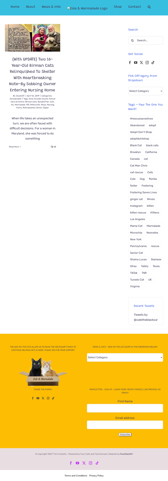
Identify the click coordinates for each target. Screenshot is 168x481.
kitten (150, 205)
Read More (14, 147)
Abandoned (137, 125)
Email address (125, 418)
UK (150, 279)
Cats (150, 172)
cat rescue (136, 172)
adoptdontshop (139, 138)
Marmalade (20, 105)
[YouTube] (135, 62)
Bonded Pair (43, 102)
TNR (144, 272)
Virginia (135, 286)
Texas (156, 266)
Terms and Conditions (75, 475)
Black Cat (136, 145)
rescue (155, 246)
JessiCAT (20, 96)
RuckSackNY (126, 454)
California (151, 152)
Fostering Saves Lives (143, 192)
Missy (43, 105)
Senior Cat (136, 252)
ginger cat (136, 199)
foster (133, 185)
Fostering (147, 185)
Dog (142, 178)
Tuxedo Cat (137, 279)
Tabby (144, 266)
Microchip (136, 232)
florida (153, 178)
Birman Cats (31, 102)
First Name (125, 401)
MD (27, 105)
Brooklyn (135, 152)
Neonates (152, 232)
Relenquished (29, 107)
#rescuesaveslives (141, 118)
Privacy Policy (96, 475)
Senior (39, 107)
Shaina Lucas (138, 259)
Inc (12, 105)
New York (135, 239)
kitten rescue (138, 212)
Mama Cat (136, 225)
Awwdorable (15, 99)
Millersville (35, 105)
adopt (152, 125)
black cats (152, 145)
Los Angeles (137, 219)
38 (54, 147)
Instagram (136, 205)
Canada (135, 158)
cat (146, 158)
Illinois (151, 199)
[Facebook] (130, 62)
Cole (52, 102)
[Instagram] (147, 62)
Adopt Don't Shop (141, 132)
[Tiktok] (153, 62)
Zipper (46, 107)
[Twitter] (141, 62)
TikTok (133, 272)
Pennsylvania (138, 246)
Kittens (154, 212)
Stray (133, 266)
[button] (149, 7)
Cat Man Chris (138, 165)
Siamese (156, 259)
